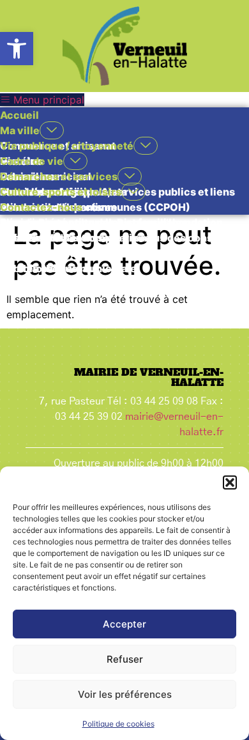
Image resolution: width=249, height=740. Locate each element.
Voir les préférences (125, 694)
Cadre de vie (31, 161)
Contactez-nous (41, 207)
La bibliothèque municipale (68, 268)
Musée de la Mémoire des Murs (78, 283)
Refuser (125, 659)
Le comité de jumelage (57, 253)
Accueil (19, 115)
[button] (16, 48)
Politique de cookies (118, 723)
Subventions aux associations (75, 237)
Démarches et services (58, 176)
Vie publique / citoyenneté (66, 145)
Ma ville (20, 130)
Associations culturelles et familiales (94, 222)
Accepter (124, 624)
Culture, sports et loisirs (60, 191)
